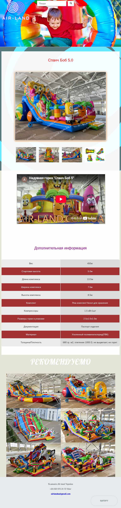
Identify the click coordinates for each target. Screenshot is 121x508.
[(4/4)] (95, 150)
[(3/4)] (72, 150)
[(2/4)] (49, 150)
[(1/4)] (26, 150)
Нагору (104, 500)
